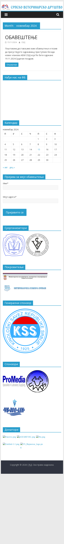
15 (39, 149)
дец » (12, 167)
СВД (23, 42)
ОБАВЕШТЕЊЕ (21, 37)
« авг (5, 167)
